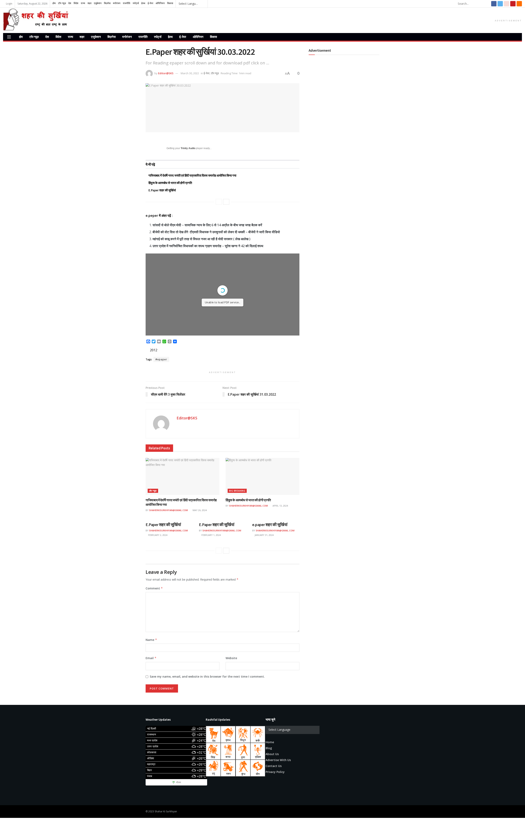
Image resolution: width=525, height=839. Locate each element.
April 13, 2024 (280, 505)
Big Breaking (237, 490)
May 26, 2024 (199, 510)
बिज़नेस (111, 37)
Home (270, 742)
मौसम (178, 782)
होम (21, 37)
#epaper (161, 359)
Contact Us (274, 766)
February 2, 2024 (157, 535)
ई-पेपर (182, 37)
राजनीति (142, 37)
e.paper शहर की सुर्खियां (269, 524)
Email (151, 658)
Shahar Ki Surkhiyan (166, 811)
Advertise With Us (278, 760)
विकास (213, 37)
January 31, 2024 (264, 535)
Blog (269, 748)
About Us (272, 754)
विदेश (58, 37)
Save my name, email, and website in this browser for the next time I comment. (207, 676)
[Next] (226, 202)
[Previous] (219, 202)
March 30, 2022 (190, 73)
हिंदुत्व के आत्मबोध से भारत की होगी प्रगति (170, 183)
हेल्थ (170, 37)
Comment (154, 588)
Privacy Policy (275, 772)
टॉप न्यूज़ (34, 37)
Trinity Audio (188, 148)
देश (47, 37)
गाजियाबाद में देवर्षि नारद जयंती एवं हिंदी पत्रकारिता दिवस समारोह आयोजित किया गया (192, 175)
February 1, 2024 (211, 535)
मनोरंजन (127, 37)
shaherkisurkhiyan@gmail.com (168, 510)
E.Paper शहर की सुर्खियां (162, 190)
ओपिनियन (198, 37)
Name (151, 640)
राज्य (70, 37)
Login (8, 3)
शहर (82, 37)
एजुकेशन (96, 37)
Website (231, 658)
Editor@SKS (165, 73)
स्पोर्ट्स (157, 37)
